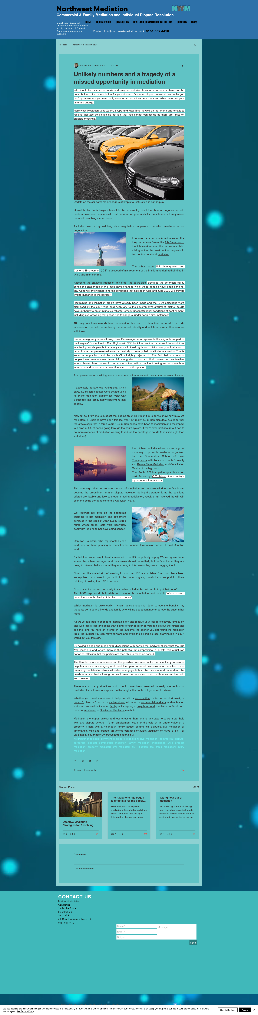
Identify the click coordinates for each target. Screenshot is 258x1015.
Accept (245, 1009)
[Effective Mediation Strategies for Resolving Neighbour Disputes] (80, 804)
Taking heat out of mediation (170, 799)
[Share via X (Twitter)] (82, 760)
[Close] (254, 1010)
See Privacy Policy (25, 1011)
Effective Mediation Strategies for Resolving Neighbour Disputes (78, 823)
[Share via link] (97, 760)
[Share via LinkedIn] (89, 760)
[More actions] (182, 65)
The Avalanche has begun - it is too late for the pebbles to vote (128, 799)
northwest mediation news (85, 45)
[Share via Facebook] (75, 760)
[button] (195, 45)
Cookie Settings (227, 1009)
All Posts (63, 45)
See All (196, 787)
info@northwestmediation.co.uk (124, 31)
